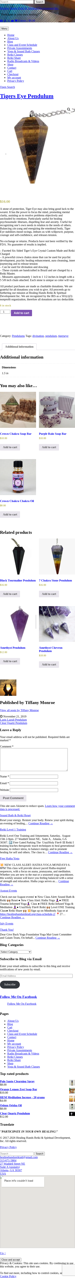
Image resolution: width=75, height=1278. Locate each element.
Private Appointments (19, 48)
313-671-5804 (8, 1160)
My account (14, 77)
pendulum (51, 335)
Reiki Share (14, 57)
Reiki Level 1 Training (13, 829)
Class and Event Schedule (22, 44)
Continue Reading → (40, 823)
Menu (4, 28)
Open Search (7, 87)
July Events (6, 923)
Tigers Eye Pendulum (27, 96)
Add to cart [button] (10, 447)
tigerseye (63, 335)
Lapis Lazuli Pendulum (13, 719)
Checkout (12, 74)
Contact (11, 67)
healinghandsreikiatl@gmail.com (19, 1157)
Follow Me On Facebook (18, 997)
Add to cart (21, 313)
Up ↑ (3, 1253)
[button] (69, 109)
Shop (10, 64)
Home (10, 35)
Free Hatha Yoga (9, 858)
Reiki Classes (15, 54)
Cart (9, 71)
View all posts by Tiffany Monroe (19, 710)
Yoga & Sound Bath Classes (23, 51)
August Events (8, 890)
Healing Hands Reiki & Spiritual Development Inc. (29, 8)
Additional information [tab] (19, 346)
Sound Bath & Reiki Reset (15, 815)
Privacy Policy (15, 80)
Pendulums (18, 335)
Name (4, 776)
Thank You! (7, 929)
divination (38, 335)
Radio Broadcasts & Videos (23, 61)
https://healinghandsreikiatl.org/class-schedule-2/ (27, 914)
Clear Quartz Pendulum (13, 723)
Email (4, 783)
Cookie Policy (8, 1276)
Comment (6, 746)
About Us (13, 38)
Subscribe (9, 984)
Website (4, 789)
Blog (10, 41)
